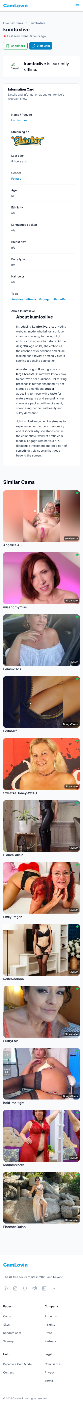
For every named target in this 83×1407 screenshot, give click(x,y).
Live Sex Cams (13, 23)
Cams (7, 1316)
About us (51, 1316)
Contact (8, 1372)
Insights (50, 1324)
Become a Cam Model (17, 1364)
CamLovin (15, 6)
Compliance (52, 1364)
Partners (50, 1341)
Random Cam (12, 1333)
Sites (6, 1324)
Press (48, 1333)
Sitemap (8, 1341)
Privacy (50, 1372)
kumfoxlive (37, 23)
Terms (49, 1380)
